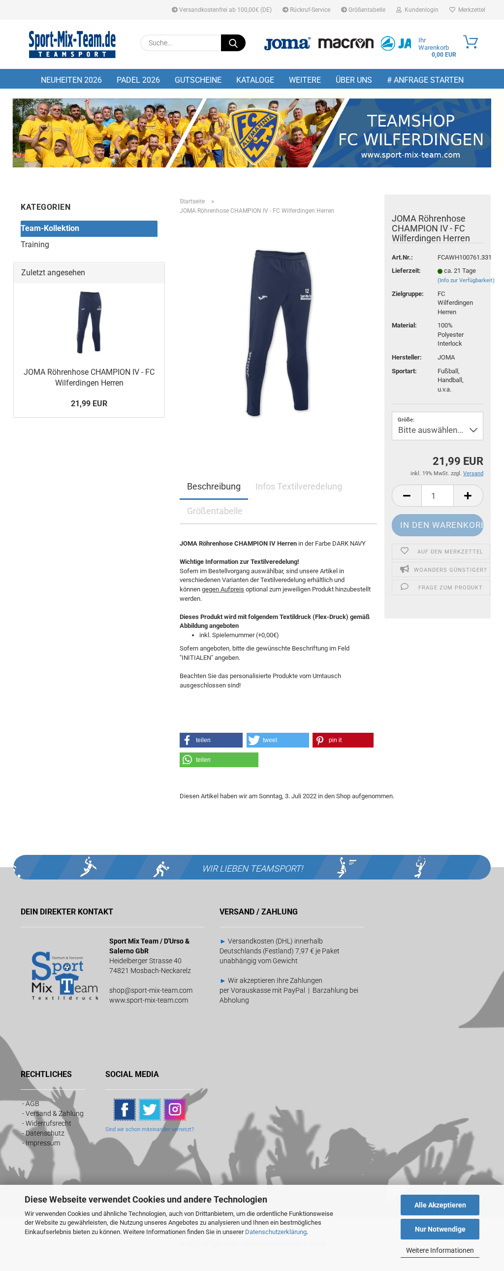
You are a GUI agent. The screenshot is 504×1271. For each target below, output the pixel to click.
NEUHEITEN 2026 (71, 80)
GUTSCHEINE (198, 80)
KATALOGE (255, 80)
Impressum (43, 1143)
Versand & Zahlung (55, 1113)
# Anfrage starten (425, 80)
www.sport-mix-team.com (148, 1000)
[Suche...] (233, 42)
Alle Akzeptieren (440, 1205)
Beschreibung (214, 486)
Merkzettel (470, 9)
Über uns (354, 80)
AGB (32, 1104)
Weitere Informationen (440, 1250)
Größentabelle (366, 9)
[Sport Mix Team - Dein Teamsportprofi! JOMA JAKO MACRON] (72, 44)
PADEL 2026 (138, 80)
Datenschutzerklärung (276, 1232)
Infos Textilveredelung (298, 486)
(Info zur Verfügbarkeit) (466, 280)
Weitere (305, 80)
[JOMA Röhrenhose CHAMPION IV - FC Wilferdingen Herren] (278, 333)
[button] (406, 496)
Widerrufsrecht (48, 1123)
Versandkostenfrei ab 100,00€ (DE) (225, 9)
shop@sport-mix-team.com (150, 990)
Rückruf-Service (309, 9)
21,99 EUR (89, 403)
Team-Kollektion (50, 228)
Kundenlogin (420, 9)
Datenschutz (45, 1133)
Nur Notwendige (440, 1229)
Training (35, 244)
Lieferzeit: (406, 270)
